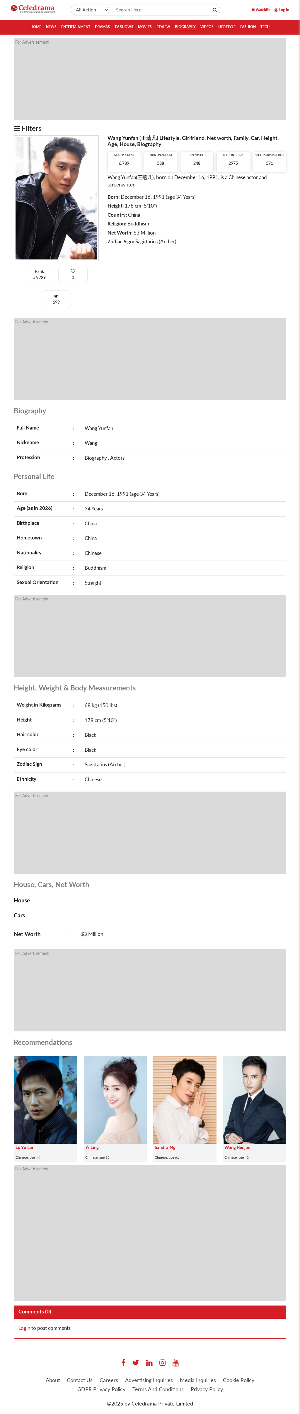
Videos (207, 27)
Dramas (102, 27)
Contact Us (80, 1380)
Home (35, 27)
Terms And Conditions (158, 1389)
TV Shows (124, 27)
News (51, 27)
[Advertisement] (150, 79)
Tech (265, 27)
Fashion (248, 27)
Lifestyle (227, 27)
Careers (109, 1380)
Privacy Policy (207, 1389)
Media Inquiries (198, 1380)
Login (24, 1328)
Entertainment (75, 27)
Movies (145, 27)
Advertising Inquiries (149, 1380)
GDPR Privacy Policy (101, 1389)
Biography (185, 27)
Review (163, 27)
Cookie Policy (238, 1380)
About (53, 1380)
